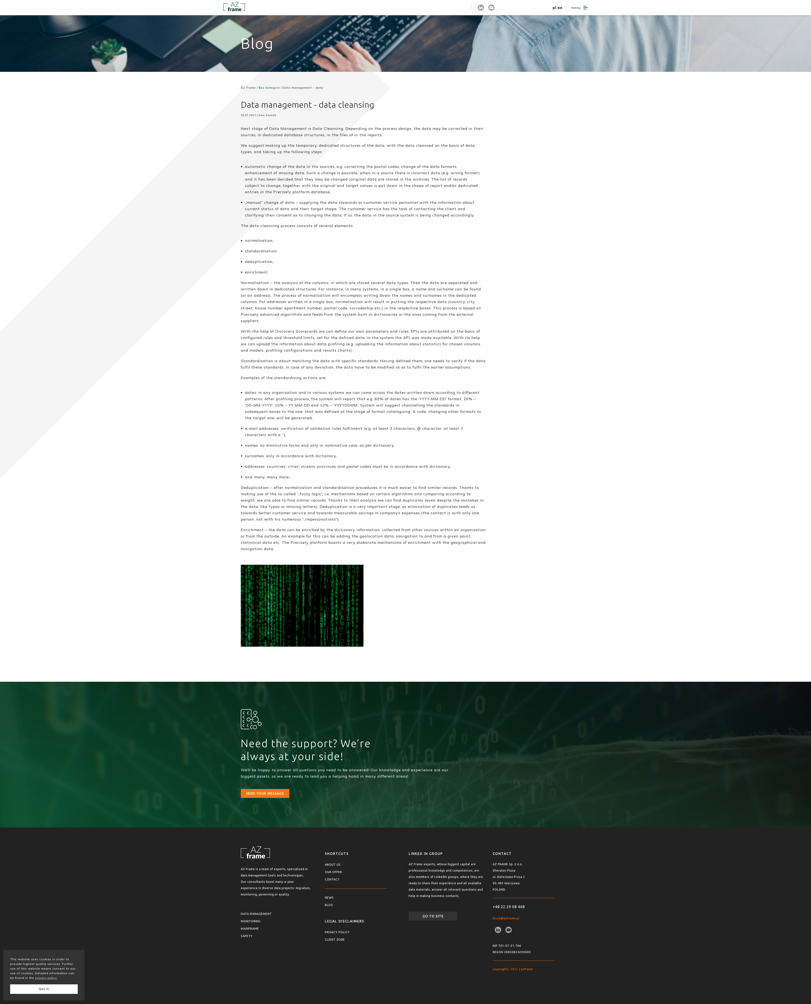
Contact (332, 879)
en (560, 7)
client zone (456, 7)
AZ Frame (248, 88)
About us (333, 864)
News (329, 897)
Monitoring (251, 921)
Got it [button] (44, 989)
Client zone (335, 939)
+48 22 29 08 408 (509, 907)
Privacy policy (337, 932)
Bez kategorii (269, 88)
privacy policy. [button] (46, 978)
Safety (247, 936)
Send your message (265, 793)
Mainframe (250, 928)
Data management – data (303, 88)
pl (555, 7)
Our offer (333, 872)
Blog (329, 905)
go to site (433, 916)
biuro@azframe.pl (506, 918)
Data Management (256, 914)
